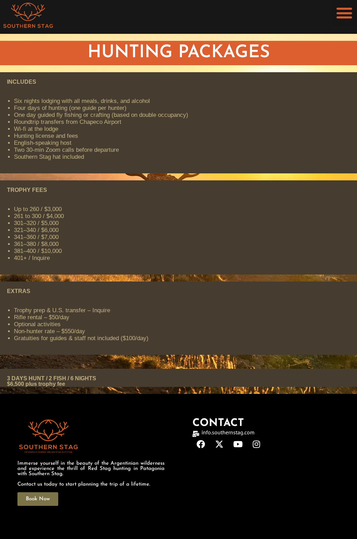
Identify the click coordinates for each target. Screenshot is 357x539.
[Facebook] (200, 444)
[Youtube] (237, 444)
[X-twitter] (219, 444)
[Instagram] (256, 444)
